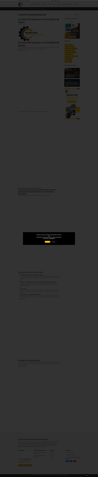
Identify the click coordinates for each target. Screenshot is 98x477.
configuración (52, 238)
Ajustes (53, 241)
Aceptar (47, 241)
